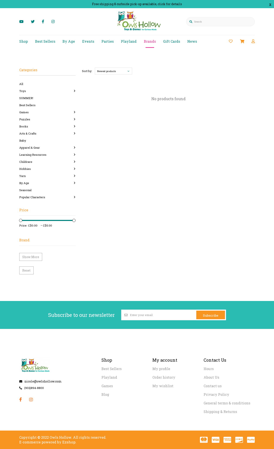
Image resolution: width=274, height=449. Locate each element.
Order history (163, 377)
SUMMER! (26, 98)
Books (23, 126)
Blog (105, 394)
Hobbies (25, 169)
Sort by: (87, 71)
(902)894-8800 (34, 388)
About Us (211, 377)
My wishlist (162, 386)
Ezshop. (69, 442)
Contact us (213, 386)
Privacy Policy (216, 394)
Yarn (22, 176)
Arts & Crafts (27, 133)
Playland (129, 41)
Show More (30, 257)
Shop (23, 41)
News (192, 41)
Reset (26, 270)
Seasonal (25, 190)
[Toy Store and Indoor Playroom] (139, 31)
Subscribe (210, 315)
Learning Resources (32, 155)
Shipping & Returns (220, 411)
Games (24, 112)
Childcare (25, 162)
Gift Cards (171, 41)
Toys (22, 91)
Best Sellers (45, 41)
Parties (107, 41)
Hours (209, 368)
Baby (22, 140)
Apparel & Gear (29, 148)
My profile (161, 368)
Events (88, 41)
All (21, 84)
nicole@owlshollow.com (43, 381)
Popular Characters (32, 197)
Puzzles (24, 119)
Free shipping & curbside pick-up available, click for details (137, 4)
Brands (150, 41)
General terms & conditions (227, 403)
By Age (69, 41)
